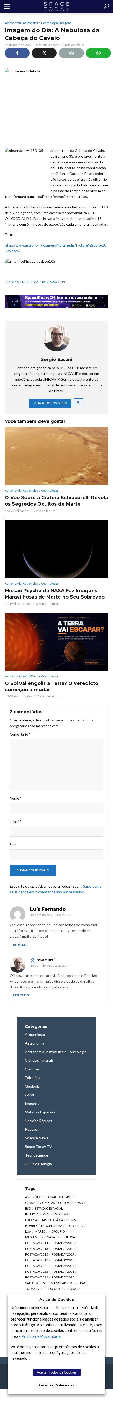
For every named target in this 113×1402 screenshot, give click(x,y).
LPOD (70, 1226)
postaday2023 (63, 1272)
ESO (28, 1208)
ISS (60, 1226)
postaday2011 (36, 1243)
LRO (80, 1226)
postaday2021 (63, 1266)
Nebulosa (30, 282)
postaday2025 (63, 1277)
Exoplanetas (36, 1220)
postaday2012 (63, 1243)
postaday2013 (53, 282)
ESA (80, 1203)
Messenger (34, 1237)
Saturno (32, 1283)
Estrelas (60, 1214)
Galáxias (57, 1220)
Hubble (31, 1226)
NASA (51, 1237)
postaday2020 (36, 1266)
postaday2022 (36, 1272)
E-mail (15, 821)
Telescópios (53, 1289)
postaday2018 (36, 1260)
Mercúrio (57, 1231)
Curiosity (66, 1203)
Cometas (47, 1203)
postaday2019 (63, 1260)
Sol (72, 1283)
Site (13, 845)
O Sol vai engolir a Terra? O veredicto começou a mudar (51, 687)
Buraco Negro (59, 1197)
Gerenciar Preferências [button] (56, 1385)
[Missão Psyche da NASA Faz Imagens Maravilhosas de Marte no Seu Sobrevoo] (56, 549)
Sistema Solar (54, 1283)
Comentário (20, 734)
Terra (71, 1289)
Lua (28, 1231)
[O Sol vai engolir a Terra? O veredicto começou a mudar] (56, 642)
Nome (15, 798)
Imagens (65, 23)
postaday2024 (36, 1277)
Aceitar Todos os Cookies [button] (56, 1372)
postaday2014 (63, 1249)
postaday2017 (63, 1254)
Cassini (31, 1203)
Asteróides (34, 1197)
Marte (40, 1231)
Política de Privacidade (41, 1336)
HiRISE (73, 1220)
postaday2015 (36, 1254)
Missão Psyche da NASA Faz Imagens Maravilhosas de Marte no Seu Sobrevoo (55, 594)
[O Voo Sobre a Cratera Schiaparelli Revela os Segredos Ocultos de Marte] (56, 456)
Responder (21, 944)
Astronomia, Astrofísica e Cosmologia (31, 23)
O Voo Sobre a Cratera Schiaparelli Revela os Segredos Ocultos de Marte (56, 501)
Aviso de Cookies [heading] (56, 1299)
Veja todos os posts (50, 403)
